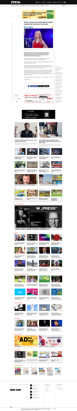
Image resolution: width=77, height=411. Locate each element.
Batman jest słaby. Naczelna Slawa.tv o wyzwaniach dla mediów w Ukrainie (20, 329)
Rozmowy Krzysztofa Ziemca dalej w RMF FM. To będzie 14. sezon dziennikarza (59, 69)
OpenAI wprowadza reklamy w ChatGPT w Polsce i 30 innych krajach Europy (32, 314)
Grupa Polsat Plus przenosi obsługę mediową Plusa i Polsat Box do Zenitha (44, 298)
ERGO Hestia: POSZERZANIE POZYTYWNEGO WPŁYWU (43, 199)
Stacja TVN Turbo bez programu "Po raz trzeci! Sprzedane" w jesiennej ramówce (43, 270)
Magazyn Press (19, 204)
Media (16, 233)
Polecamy (17, 350)
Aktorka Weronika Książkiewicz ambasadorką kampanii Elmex (32, 285)
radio (26, 83)
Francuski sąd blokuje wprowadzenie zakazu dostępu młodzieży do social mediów (56, 314)
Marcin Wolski (47, 83)
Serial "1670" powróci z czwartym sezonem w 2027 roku (56, 269)
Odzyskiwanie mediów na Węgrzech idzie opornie (49, 184)
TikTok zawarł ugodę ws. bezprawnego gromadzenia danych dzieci (19, 314)
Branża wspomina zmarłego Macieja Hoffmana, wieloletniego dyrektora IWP (44, 170)
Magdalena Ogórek (33, 83)
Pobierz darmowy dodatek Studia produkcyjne (43, 360)
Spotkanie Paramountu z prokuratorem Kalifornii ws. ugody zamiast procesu (19, 269)
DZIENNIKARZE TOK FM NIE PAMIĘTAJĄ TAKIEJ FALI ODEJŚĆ (29, 229)
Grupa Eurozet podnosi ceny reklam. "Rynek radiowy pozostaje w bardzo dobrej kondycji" (58, 76)
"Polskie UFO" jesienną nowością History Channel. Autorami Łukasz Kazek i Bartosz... (31, 257)
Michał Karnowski (42, 83)
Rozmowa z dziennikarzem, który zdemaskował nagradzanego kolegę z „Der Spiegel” (56, 330)
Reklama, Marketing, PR (21, 274)
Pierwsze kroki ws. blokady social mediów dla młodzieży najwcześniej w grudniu (44, 314)
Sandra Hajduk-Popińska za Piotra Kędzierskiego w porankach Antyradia (58, 73)
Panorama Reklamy (60, 388)
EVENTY (17, 5)
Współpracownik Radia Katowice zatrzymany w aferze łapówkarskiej (58, 80)
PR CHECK (42, 5)
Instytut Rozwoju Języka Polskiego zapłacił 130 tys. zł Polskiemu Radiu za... (56, 243)
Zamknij (54, 408)
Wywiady (17, 318)
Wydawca (47, 386)
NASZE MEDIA (23, 5)
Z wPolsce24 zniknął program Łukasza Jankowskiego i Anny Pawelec (56, 170)
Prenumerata (47, 387)
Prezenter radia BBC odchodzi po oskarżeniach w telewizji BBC (59, 101)
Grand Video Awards (60, 389)
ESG (38, 5)
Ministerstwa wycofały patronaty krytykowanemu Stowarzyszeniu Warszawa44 (56, 285)
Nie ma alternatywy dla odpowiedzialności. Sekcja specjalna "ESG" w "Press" (43, 285)
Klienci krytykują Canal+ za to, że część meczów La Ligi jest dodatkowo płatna (44, 158)
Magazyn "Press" (59, 385)
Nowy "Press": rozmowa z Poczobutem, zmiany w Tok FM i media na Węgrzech (32, 243)
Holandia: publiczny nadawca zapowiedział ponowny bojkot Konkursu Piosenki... (44, 243)
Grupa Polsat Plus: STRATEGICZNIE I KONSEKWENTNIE (54, 199)
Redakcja (46, 385)
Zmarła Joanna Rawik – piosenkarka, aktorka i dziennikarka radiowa (58, 83)
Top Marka (58, 387)
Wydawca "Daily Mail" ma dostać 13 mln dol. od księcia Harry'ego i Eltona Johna (44, 256)
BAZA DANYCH (33, 5)
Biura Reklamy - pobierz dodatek (55, 360)
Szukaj (63, 5)
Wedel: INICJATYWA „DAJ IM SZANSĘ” (31, 199)
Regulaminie (36, 409)
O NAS (46, 5)
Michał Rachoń (38, 83)
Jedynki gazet (18, 365)
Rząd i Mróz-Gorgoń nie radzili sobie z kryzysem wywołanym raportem (20, 170)
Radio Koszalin (29, 83)
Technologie (18, 303)
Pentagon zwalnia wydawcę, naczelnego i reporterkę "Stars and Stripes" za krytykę (32, 170)
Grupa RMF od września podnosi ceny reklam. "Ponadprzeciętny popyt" (58, 91)
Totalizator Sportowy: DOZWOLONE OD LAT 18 (18, 199)
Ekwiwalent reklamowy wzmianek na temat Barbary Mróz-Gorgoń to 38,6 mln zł (20, 285)
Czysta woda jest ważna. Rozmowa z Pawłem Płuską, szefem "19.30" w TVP (43, 329)
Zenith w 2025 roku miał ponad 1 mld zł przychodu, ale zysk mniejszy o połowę (20, 298)
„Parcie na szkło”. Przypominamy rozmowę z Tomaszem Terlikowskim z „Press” (31, 330)
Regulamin (47, 390)
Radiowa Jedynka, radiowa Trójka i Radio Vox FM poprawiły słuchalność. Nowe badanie (59, 87)
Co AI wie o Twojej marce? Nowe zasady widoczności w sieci (56, 158)
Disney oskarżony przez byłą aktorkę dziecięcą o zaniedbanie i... (20, 256)
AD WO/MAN (17, 346)
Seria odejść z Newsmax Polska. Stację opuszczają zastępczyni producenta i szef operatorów (49, 141)
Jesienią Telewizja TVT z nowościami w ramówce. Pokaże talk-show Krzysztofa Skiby (56, 257)
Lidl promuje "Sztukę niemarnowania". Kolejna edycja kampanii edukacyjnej (56, 298)
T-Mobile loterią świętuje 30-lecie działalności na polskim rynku (32, 298)
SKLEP (28, 5)
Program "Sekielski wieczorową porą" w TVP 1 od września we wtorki (26, 140)
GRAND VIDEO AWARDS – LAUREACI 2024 (47, 346)
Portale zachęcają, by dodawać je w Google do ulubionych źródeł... (20, 243)
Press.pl (58, 386)
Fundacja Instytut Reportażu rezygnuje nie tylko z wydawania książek (20, 158)
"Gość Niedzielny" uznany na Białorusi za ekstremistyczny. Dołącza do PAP (32, 158)
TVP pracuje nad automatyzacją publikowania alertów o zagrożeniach (32, 269)
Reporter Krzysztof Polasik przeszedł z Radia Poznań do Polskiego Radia (59, 98)
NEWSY (13, 5)
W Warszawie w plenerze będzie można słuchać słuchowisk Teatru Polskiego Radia (58, 94)
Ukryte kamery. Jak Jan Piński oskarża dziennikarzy (25, 184)
